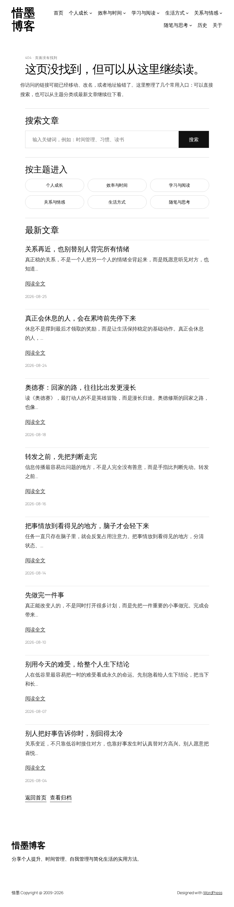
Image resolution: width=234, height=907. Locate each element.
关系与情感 (54, 202)
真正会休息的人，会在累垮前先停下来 (80, 318)
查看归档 (61, 797)
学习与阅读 (179, 185)
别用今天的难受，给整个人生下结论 (77, 664)
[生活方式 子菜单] (187, 12)
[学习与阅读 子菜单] (158, 12)
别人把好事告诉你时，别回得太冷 (74, 733)
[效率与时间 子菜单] (124, 12)
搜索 (194, 139)
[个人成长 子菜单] (90, 12)
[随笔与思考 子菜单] (190, 25)
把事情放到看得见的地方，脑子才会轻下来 (87, 526)
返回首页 (36, 797)
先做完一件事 (44, 595)
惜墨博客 (23, 18)
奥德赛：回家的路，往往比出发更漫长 (80, 387)
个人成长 (54, 185)
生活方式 (117, 202)
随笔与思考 (179, 202)
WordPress (212, 892)
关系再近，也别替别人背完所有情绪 (77, 249)
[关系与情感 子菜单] (220, 12)
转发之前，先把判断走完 (61, 456)
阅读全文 (35, 283)
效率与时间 (117, 185)
